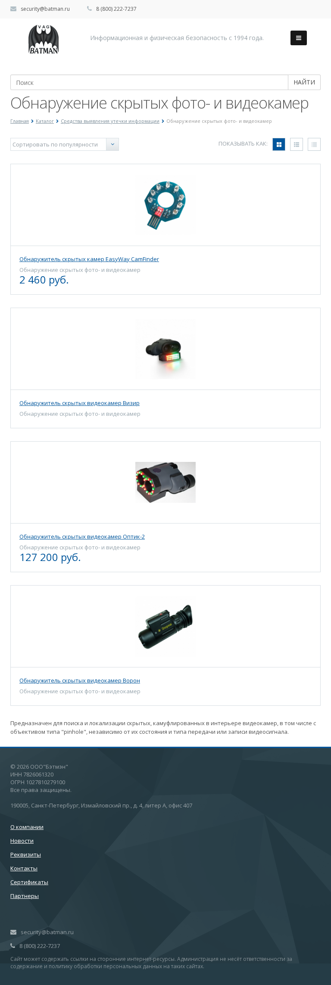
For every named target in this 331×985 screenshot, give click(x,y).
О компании (27, 827)
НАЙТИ (304, 82)
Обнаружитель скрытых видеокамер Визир (79, 403)
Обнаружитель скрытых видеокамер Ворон (79, 680)
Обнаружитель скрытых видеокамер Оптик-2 (82, 536)
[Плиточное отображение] (278, 144)
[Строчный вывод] (296, 144)
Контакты (23, 868)
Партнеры (24, 896)
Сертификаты (29, 882)
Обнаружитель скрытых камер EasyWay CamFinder (89, 259)
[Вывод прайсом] (314, 144)
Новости (22, 841)
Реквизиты (25, 854)
